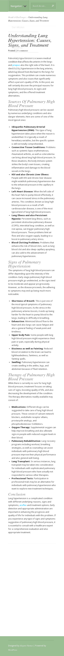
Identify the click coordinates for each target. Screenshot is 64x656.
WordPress (12, 650)
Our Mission (18, 27)
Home (15, 16)
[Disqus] (32, 586)
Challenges (17, 68)
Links (14, 37)
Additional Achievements (24, 57)
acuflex (23, 505)
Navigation (16, 6)
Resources (17, 47)
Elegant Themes (26, 645)
